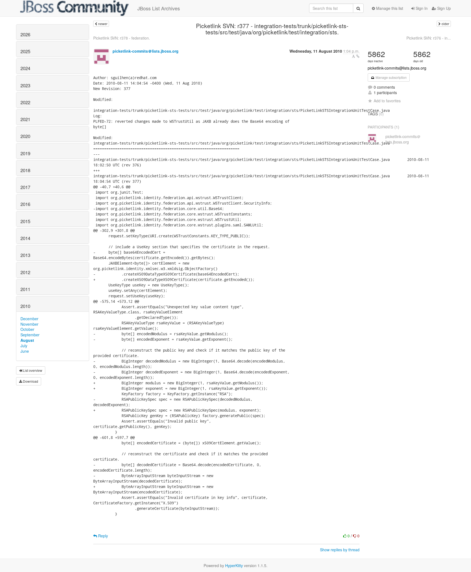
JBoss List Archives (158, 8)
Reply (102, 535)
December (29, 318)
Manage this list (389, 8)
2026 (25, 34)
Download (30, 381)
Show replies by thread (340, 549)
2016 (25, 204)
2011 (25, 289)
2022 (25, 102)
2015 (25, 221)
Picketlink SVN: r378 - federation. (121, 38)
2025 (25, 51)
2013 (25, 255)
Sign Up (443, 8)
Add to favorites (387, 100)
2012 (25, 272)
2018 (25, 170)
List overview (32, 370)
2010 (25, 306)
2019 (25, 153)
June (24, 351)
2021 (25, 119)
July (23, 345)
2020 (25, 136)
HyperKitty (234, 565)
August (27, 340)
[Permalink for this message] (358, 56)
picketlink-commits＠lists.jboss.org (146, 51)
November (29, 324)
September (30, 334)
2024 (25, 68)
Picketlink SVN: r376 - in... (428, 38)
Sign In (421, 8)
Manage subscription (391, 77)
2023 (25, 85)
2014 (25, 238)
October (27, 329)
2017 (25, 187)
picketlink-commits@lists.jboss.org (397, 68)
